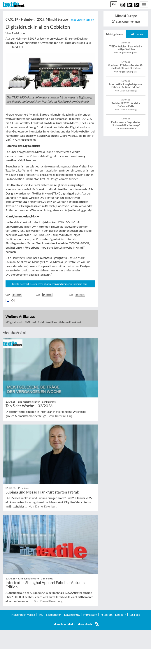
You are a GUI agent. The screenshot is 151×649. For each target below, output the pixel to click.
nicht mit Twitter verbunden (71, 295)
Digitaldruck (15, 322)
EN (114, 4)
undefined (38, 295)
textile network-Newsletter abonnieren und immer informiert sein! (50, 283)
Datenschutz (72, 614)
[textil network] (13, 4)
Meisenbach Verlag (23, 614)
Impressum (90, 614)
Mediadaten (54, 614)
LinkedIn (120, 614)
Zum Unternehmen (128, 21)
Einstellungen (12, 300)
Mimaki (31, 322)
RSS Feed (134, 614)
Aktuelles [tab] (137, 34)
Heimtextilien (48, 322)
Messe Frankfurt (70, 322)
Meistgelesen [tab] (114, 34)
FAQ (40, 614)
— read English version (81, 19)
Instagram (106, 614)
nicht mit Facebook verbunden (8, 295)
